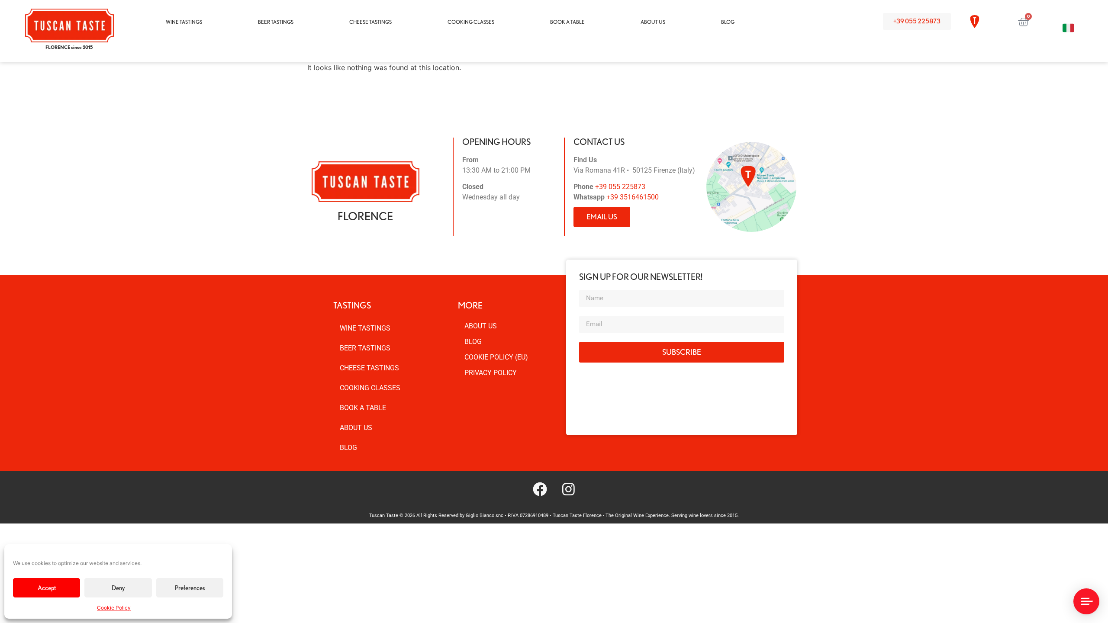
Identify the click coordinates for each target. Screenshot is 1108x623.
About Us (480, 326)
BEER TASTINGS (275, 22)
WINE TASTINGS (184, 22)
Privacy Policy (490, 373)
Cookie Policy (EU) (496, 357)
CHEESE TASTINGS (370, 22)
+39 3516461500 (632, 197)
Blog (473, 341)
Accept (47, 588)
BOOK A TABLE (567, 22)
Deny (118, 588)
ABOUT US (653, 22)
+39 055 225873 (620, 187)
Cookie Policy (114, 607)
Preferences (190, 588)
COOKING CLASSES (471, 22)
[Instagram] (568, 489)
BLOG (727, 22)
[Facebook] (539, 489)
